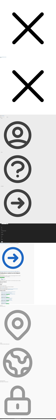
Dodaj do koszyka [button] (8, 294)
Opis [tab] (1, 278)
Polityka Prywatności (19, 418)
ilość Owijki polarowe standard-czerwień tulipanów (5, 276)
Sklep (3, 243)
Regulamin (16, 418)
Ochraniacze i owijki (6, 243)
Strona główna (1, 243)
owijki (9, 243)
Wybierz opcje (7, 300)
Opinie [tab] (2, 279)
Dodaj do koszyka (2, 277)
